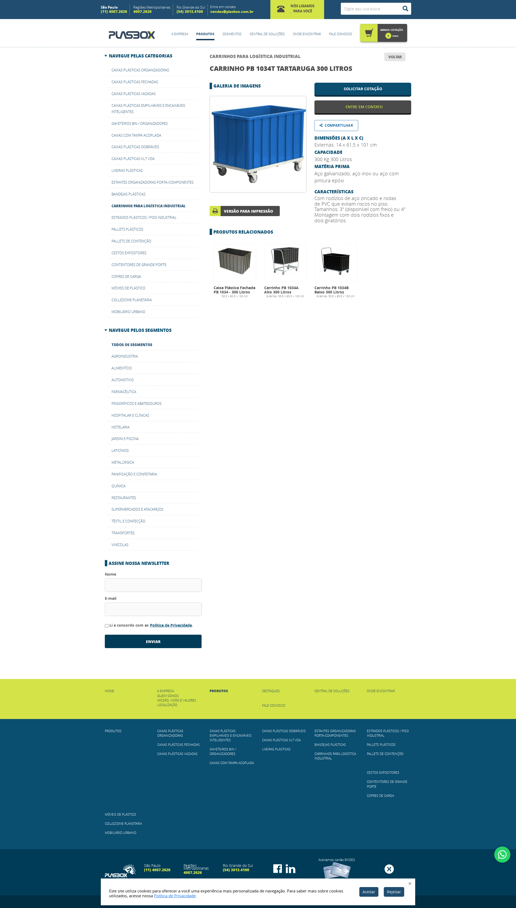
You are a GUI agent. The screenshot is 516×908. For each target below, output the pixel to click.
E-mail (110, 598)
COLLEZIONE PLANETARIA (132, 299)
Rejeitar (394, 891)
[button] (297, 9)
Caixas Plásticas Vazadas (134, 93)
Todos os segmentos (132, 344)
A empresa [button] (179, 34)
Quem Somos (168, 695)
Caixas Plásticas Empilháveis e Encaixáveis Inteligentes (231, 735)
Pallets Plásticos (127, 229)
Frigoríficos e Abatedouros (137, 403)
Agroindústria (125, 356)
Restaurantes (124, 497)
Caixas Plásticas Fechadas (135, 81)
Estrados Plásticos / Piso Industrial (144, 217)
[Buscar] (405, 9)
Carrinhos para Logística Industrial (255, 56)
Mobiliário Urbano (128, 311)
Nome (110, 574)
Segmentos (232, 34)
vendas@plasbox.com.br (231, 11)
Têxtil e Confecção (128, 521)
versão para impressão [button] (248, 211)
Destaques (271, 691)
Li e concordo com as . (151, 625)
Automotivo (123, 379)
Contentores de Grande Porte (139, 264)
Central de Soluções (267, 34)
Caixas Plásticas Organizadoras (140, 70)
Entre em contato (364, 106)
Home (109, 691)
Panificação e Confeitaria (134, 474)
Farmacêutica (124, 391)
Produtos (205, 34)
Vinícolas (120, 544)
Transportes (123, 533)
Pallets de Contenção (131, 241)
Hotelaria (121, 427)
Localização (167, 705)
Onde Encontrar (307, 34)
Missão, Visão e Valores (176, 700)
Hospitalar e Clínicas (130, 415)
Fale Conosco (340, 34)
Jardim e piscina (125, 438)
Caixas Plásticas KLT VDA (133, 158)
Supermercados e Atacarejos (137, 509)
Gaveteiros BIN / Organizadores (140, 123)
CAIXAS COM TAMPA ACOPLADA (136, 135)
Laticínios (120, 450)
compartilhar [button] (339, 125)
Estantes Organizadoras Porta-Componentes (153, 182)
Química (119, 486)
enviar (153, 641)
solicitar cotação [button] (363, 88)
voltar (395, 56)
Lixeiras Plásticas (127, 170)
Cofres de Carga (126, 276)
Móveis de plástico (128, 288)
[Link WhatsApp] (502, 855)
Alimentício (122, 368)
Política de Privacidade (171, 625)
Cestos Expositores (129, 252)
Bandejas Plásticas (128, 194)
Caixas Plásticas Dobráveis (135, 146)
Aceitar (369, 891)
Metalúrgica (123, 462)
